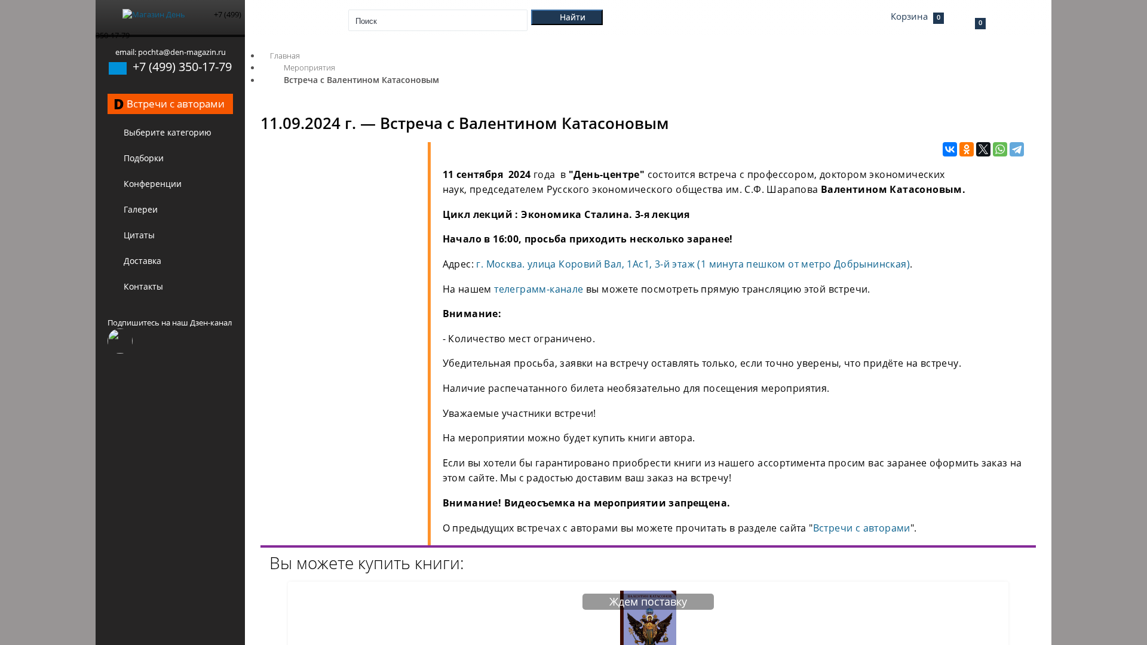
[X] (983, 150)
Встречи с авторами (861, 528)
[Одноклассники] (966, 150)
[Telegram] (1017, 150)
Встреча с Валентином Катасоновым (361, 79)
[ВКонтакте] (950, 150)
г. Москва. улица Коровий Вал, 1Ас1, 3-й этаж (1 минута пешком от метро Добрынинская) (693, 264)
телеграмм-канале (538, 289)
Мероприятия (309, 67)
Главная (285, 55)
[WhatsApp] (1000, 150)
